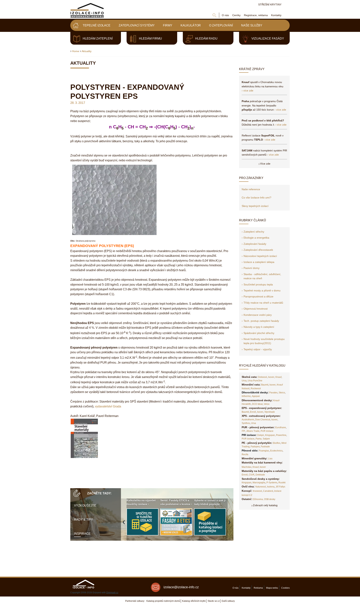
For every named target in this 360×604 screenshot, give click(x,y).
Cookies (285, 588)
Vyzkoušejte (85, 505)
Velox (266, 404)
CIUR (251, 474)
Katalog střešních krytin (194, 601)
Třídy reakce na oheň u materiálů (263, 302)
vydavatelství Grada (108, 406)
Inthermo (246, 396)
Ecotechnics (276, 450)
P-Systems (271, 482)
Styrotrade (269, 412)
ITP (243, 431)
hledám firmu (150, 38)
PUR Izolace (267, 431)
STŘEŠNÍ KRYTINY (269, 4)
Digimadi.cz (112, 592)
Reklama (258, 588)
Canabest (268, 491)
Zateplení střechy (254, 231)
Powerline (281, 435)
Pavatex (273, 392)
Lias (270, 458)
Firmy (167, 25)
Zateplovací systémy (137, 25)
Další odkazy (228, 601)
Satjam (266, 438)
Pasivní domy (252, 267)
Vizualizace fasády (267, 38)
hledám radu (206, 38)
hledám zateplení (98, 38)
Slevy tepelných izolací (255, 205)
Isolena (270, 486)
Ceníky (236, 15)
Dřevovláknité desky (255, 392)
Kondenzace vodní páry (258, 314)
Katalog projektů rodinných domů (163, 601)
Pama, (259, 438)
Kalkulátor (191, 25)
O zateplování (221, 25)
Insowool (257, 491)
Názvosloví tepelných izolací (260, 255)
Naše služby (251, 25)
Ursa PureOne (255, 380)
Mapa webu (272, 588)
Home (75, 51)
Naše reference (251, 189)
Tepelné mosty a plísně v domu (262, 290)
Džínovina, (258, 499)
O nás (225, 15)
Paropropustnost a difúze (258, 296)
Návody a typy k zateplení (259, 326)
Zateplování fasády (255, 243)
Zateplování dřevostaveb (258, 249)
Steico (282, 392)
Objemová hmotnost (256, 308)
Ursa (244, 380)
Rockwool (256, 388)
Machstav (246, 467)
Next (230, 524)
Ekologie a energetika (256, 237)
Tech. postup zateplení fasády (261, 320)
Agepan (256, 396)
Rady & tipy (83, 519)
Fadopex (255, 446)
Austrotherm (248, 419)
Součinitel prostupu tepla (258, 284)
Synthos (246, 423)
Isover (271, 377)
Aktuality (87, 51)
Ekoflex (276, 443)
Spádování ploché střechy (259, 333)
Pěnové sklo (249, 450)
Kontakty (276, 15)
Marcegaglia (259, 482)
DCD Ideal (257, 404)
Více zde (265, 163)
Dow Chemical (262, 419)
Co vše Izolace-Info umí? (256, 197)
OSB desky (269, 499)
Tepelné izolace (96, 25)
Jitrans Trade (253, 431)
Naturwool (260, 486)
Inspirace (82, 533)
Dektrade (260, 474)
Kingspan (270, 435)
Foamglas (264, 450)
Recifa (245, 454)
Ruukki (282, 482)
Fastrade (265, 446)
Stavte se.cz (214, 601)
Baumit (264, 384)
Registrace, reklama (256, 15)
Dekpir (260, 435)
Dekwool (262, 377)
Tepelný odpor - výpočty (258, 349)
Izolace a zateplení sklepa (259, 261)
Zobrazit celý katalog (265, 505)
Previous (125, 524)
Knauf (278, 377)
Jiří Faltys (280, 486)
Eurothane (280, 427)
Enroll (253, 412)
